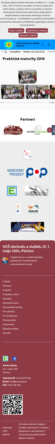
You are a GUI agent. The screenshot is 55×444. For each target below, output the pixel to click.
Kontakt (7, 333)
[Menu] (49, 44)
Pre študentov (10, 315)
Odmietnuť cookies (37, 30)
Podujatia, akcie (11, 294)
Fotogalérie (15, 51)
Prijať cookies (16, 30)
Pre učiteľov (9, 311)
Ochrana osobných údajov (31, 424)
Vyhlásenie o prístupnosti (31, 431)
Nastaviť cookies (28, 35)
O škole (6, 281)
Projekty (7, 290)
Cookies (44, 427)
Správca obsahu (26, 438)
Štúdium (7, 285)
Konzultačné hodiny (12, 307)
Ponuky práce (9, 320)
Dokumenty (8, 324)
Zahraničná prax (11, 303)
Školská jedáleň (11, 328)
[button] (43, 44)
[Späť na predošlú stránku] (3, 51)
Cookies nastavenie (28, 427)
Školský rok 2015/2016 (34, 51)
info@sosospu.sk (18, 381)
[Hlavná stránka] (5, 51)
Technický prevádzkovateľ (31, 434)
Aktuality (7, 298)
